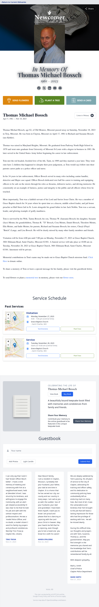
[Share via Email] (55, 88)
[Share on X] (44, 88)
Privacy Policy (42, 596)
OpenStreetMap (52, 600)
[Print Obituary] (60, 88)
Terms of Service (56, 596)
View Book (54, 394)
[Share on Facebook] (39, 88)
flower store (68, 277)
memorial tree (32, 277)
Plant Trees (77, 329)
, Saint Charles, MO (39, 324)
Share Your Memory (83, 421)
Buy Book (67, 394)
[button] (14, 318)
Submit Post (85, 461)
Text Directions (43, 329)
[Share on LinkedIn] (49, 88)
